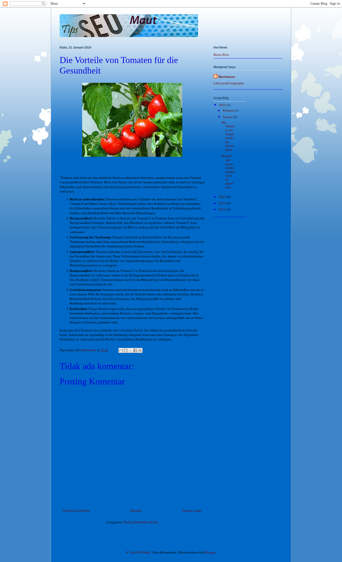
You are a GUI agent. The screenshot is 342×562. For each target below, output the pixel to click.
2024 (223, 105)
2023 (223, 196)
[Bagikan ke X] (130, 350)
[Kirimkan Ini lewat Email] (120, 350)
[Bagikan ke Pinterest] (139, 350)
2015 (223, 203)
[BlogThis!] (125, 350)
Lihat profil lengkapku (229, 83)
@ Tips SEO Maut (138, 552)
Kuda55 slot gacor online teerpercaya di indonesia (228, 171)
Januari (228, 117)
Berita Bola (221, 54)
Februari (229, 110)
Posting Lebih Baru (76, 510)
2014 (223, 209)
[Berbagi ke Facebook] (135, 350)
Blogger (210, 552)
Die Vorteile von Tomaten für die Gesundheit (228, 136)
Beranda (136, 510)
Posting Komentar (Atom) (140, 522)
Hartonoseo (227, 76)
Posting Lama (192, 510)
